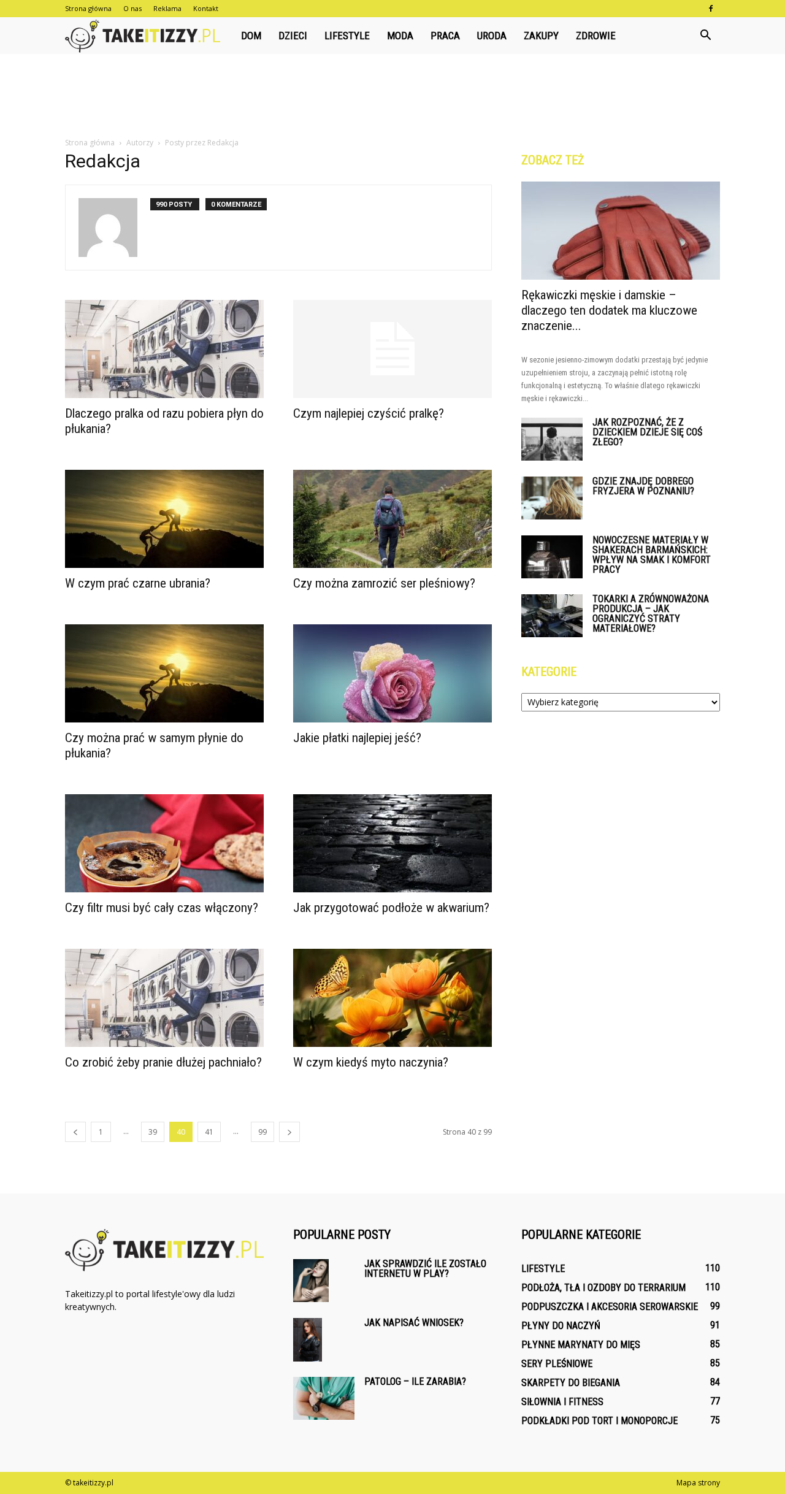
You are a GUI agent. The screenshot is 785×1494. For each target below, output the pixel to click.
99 (262, 1132)
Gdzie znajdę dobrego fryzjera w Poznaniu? (643, 486)
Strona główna (88, 8)
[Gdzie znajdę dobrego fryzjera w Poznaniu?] (552, 498)
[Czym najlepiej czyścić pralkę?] (392, 349)
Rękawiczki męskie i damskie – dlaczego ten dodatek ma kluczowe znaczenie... (609, 310)
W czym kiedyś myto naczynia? (370, 1062)
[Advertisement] (392, 96)
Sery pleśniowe (556, 1364)
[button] (705, 35)
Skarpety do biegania (570, 1383)
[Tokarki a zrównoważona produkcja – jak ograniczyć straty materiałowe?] (552, 615)
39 (152, 1132)
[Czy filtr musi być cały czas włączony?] (164, 843)
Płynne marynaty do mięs (580, 1344)
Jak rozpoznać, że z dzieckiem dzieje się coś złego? (647, 432)
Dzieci (292, 35)
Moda (400, 35)
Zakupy (541, 35)
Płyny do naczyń (560, 1325)
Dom (251, 35)
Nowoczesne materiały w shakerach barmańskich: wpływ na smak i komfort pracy (651, 554)
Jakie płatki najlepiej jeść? (357, 737)
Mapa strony (698, 1482)
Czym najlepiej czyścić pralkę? (368, 413)
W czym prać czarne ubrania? (137, 583)
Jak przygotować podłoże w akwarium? (391, 907)
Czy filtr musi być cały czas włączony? (161, 907)
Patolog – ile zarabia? (415, 1381)
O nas (132, 8)
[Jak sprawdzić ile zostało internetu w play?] (311, 1280)
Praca (445, 35)
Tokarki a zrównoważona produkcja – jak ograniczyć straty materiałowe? (650, 613)
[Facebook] (711, 8)
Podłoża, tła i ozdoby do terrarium (603, 1287)
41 (209, 1132)
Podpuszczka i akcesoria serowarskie (609, 1306)
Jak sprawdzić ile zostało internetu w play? (425, 1268)
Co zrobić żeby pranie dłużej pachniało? (163, 1062)
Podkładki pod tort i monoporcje (599, 1421)
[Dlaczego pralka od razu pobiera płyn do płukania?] (164, 349)
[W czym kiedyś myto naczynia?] (392, 998)
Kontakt (205, 8)
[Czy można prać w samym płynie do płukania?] (164, 673)
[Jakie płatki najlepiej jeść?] (392, 673)
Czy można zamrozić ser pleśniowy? (384, 583)
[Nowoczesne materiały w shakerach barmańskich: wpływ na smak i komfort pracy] (552, 556)
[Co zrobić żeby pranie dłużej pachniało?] (164, 998)
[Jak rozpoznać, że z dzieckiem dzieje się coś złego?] (552, 439)
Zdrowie (596, 35)
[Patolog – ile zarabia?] (323, 1398)
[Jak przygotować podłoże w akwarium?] (392, 843)
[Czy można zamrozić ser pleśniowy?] (392, 519)
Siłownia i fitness (562, 1402)
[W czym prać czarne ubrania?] (164, 519)
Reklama (167, 8)
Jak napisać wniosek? (414, 1322)
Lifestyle (347, 35)
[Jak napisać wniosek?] (307, 1340)
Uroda (492, 35)
